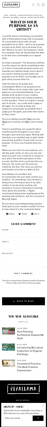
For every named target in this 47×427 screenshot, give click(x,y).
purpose (23, 17)
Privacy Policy (12, 283)
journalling (15, 17)
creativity (13, 15)
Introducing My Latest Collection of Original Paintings (30, 351)
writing (30, 17)
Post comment (23, 273)
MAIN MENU (23, 400)
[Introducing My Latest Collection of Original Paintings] (8, 347)
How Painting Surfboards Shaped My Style (30, 335)
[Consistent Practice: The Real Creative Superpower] (8, 363)
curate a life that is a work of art (30, 15)
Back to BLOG (25, 301)
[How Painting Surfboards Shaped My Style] (8, 331)
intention (6, 17)
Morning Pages (9, 199)
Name (5, 230)
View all (23, 322)
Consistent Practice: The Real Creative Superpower (29, 367)
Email (6, 242)
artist (6, 15)
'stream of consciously (13, 109)
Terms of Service (29, 283)
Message (7, 253)
